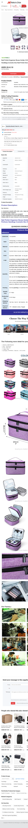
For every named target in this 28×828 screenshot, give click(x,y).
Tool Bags (16, 781)
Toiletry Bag (22, 9)
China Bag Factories (6, 805)
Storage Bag (16, 9)
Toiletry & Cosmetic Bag (6, 784)
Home (2, 9)
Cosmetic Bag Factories (19, 805)
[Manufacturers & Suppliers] (14, 2)
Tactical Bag (4, 786)
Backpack (16, 786)
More (2, 818)
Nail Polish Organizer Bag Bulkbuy (9, 815)
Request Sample (24, 76)
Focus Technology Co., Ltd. (17, 822)
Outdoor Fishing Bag (18, 784)
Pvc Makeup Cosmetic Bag (8, 812)
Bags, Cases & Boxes (9, 9)
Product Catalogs (20, 778)
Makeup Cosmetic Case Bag (8, 809)
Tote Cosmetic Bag (21, 809)
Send (13, 703)
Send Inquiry (13, 73)
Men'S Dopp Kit (18, 799)
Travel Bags (3, 781)
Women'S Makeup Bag (7, 799)
